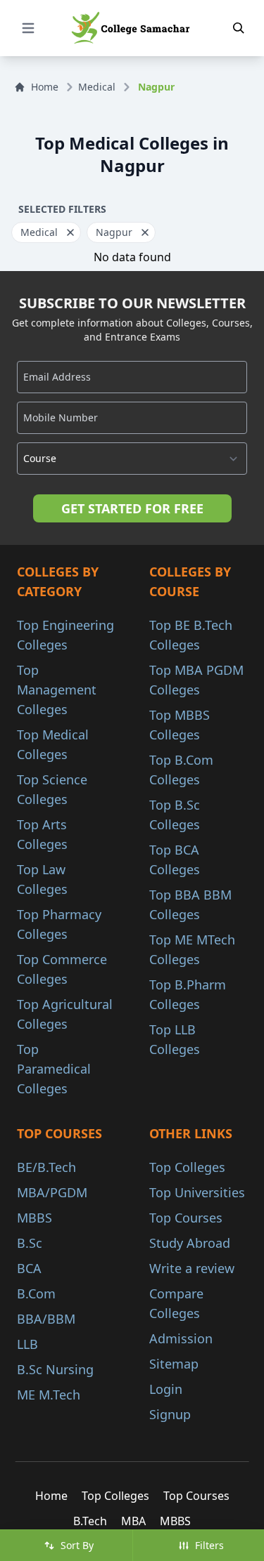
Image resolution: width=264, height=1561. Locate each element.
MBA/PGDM (52, 1192)
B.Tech (90, 1521)
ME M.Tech (48, 1394)
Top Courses (185, 1217)
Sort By (77, 1545)
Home (44, 86)
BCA (29, 1268)
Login (165, 1389)
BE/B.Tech (46, 1167)
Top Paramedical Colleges (54, 1069)
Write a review (191, 1268)
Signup (170, 1414)
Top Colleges (187, 1167)
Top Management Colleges (56, 689)
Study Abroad (189, 1242)
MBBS (34, 1217)
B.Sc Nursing (55, 1369)
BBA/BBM (46, 1318)
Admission (181, 1338)
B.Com (36, 1293)
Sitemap (174, 1363)
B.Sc (29, 1242)
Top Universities (197, 1192)
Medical (96, 86)
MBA (133, 1521)
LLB (27, 1344)
